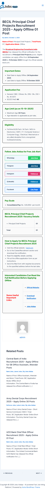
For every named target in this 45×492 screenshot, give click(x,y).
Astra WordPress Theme (31, 487)
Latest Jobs (18, 371)
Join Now (34, 158)
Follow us (34, 174)
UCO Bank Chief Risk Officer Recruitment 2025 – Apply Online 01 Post (22, 435)
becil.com (29, 248)
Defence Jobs (11, 405)
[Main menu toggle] (42, 5)
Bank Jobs (9, 371)
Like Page (34, 190)
